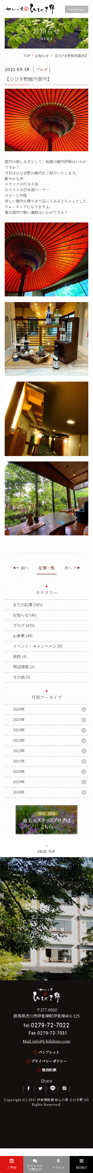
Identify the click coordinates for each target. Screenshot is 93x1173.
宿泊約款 (49, 1069)
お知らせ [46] (24, 615)
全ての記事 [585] (27, 604)
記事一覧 (47, 568)
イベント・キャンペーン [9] (37, 646)
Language (77, 9)
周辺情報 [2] (23, 666)
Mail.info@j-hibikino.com (46, 1041)
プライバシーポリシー (49, 1060)
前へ (25, 568)
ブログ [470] (23, 625)
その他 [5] (21, 677)
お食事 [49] (22, 635)
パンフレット (49, 1052)
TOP (27, 56)
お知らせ (42, 56)
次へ (68, 568)
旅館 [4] (19, 656)
